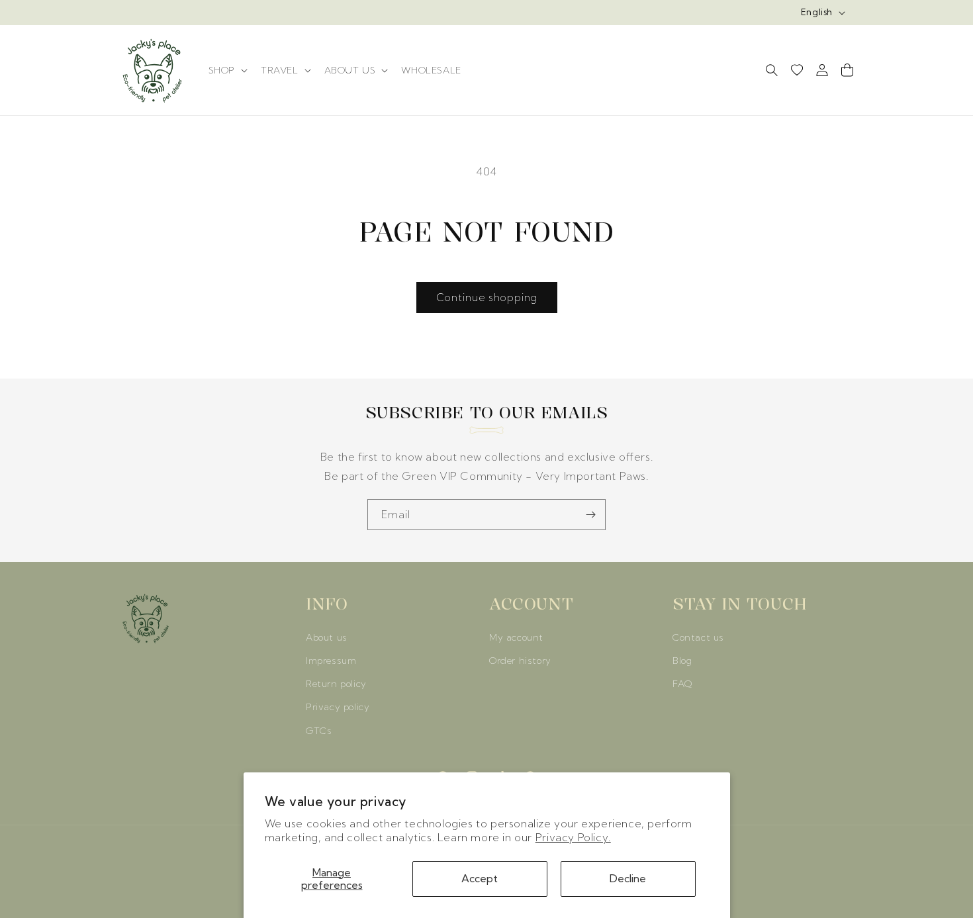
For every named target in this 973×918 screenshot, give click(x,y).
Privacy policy (337, 707)
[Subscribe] (590, 514)
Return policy (336, 684)
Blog (682, 660)
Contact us (698, 637)
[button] (227, 70)
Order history (520, 660)
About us (327, 637)
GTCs (319, 731)
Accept (479, 878)
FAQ (682, 684)
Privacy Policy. (573, 837)
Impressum (331, 660)
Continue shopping (486, 297)
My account (516, 637)
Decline (628, 878)
